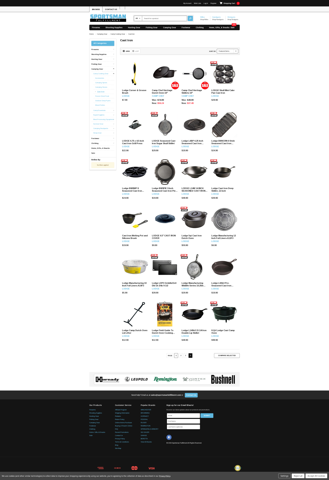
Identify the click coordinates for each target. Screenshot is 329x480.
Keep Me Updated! (189, 258)
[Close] (211, 217)
